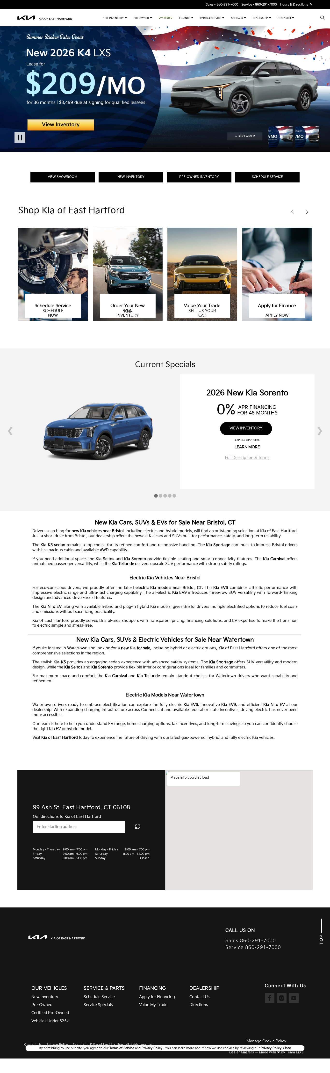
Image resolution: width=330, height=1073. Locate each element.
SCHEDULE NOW (53, 313)
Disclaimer (246, 136)
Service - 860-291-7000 (259, 5)
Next (307, 137)
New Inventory (130, 177)
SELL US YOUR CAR (202, 313)
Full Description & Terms (247, 458)
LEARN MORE (247, 447)
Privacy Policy (57, 1044)
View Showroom (62, 177)
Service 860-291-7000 (253, 947)
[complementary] (315, 1058)
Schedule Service (267, 177)
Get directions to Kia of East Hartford (67, 816)
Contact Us (33, 1044)
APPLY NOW (276, 315)
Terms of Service (122, 1048)
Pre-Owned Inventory (199, 177)
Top (321, 939)
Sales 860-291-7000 (250, 941)
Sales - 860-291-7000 (222, 5)
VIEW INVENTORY (127, 313)
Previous (282, 137)
